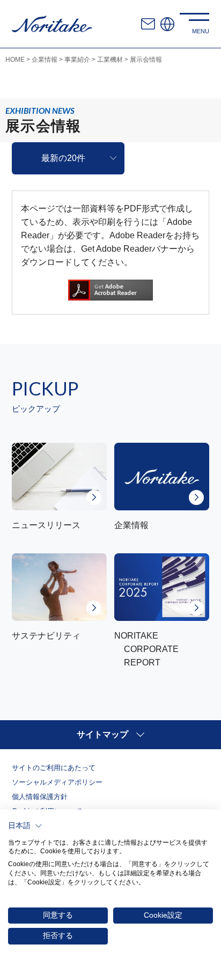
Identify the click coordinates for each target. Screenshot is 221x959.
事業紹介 (77, 59)
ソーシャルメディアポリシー (57, 782)
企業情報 (44, 59)
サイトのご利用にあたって (53, 768)
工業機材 (110, 59)
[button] (25, 825)
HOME (15, 59)
